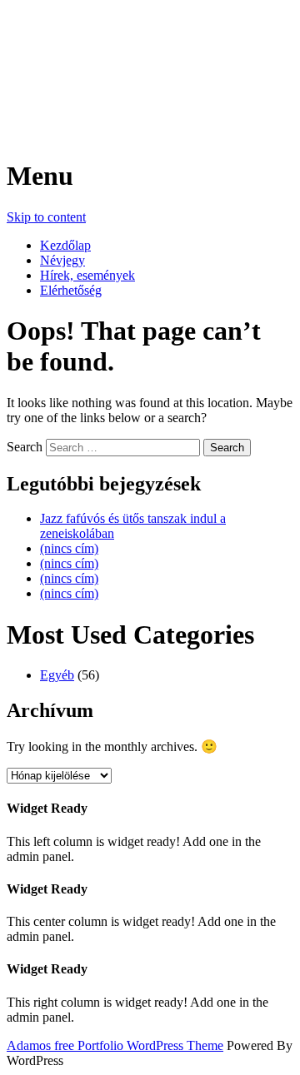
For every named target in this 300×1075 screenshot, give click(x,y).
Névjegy (62, 260)
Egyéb (57, 675)
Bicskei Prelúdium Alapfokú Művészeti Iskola (121, 63)
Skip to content (46, 217)
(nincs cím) (69, 548)
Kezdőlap (65, 245)
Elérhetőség (71, 290)
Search (24, 447)
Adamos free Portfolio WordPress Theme (115, 1045)
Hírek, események (87, 275)
